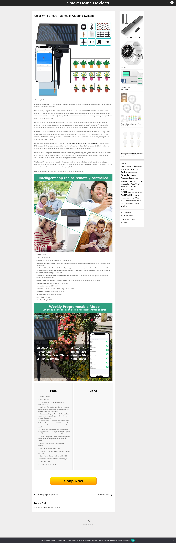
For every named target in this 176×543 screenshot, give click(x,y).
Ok (133, 540)
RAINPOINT (126, 195)
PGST (124, 192)
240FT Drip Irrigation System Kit (47, 495)
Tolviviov (127, 203)
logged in (46, 507)
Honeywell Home (135, 181)
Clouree (122, 169)
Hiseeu (136, 178)
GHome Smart (133, 172)
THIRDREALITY (138, 201)
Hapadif (132, 178)
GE (129, 172)
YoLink (137, 203)
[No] (174, 540)
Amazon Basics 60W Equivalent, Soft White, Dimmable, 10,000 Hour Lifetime (132, 155)
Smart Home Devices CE (130, 219)
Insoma (122, 184)
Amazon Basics (129, 166)
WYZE (133, 203)
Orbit (135, 189)
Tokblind (122, 203)
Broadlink (140, 166)
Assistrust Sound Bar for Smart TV (131, 38)
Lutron (129, 187)
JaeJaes (127, 184)
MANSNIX (133, 187)
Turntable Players (128, 215)
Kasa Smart (135, 183)
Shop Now (73, 481)
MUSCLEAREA (125, 189)
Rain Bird (140, 192)
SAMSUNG (136, 195)
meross (138, 187)
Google (125, 175)
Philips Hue (131, 192)
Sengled (123, 198)
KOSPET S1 (124, 68)
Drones (125, 222)
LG (126, 187)
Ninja (132, 189)
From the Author (130, 170)
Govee (133, 175)
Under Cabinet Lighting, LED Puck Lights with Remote (131, 125)
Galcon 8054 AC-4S (93, 495)
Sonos (123, 200)
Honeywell (124, 181)
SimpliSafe (128, 198)
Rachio (135, 192)
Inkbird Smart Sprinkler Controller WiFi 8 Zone (130, 89)
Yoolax (124, 205)
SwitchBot (130, 200)
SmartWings (135, 198)
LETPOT (123, 187)
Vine (130, 203)
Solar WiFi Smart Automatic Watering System (83, 143)
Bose (135, 166)
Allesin (122, 166)
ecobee (127, 169)
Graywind (125, 178)
